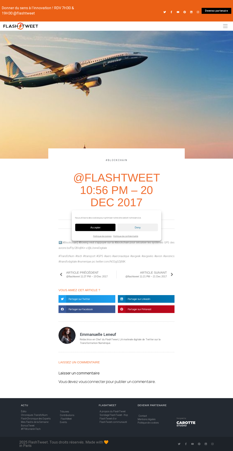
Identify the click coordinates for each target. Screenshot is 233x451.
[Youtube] (178, 12)
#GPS (99, 256)
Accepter (95, 227)
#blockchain (122, 242)
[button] (87, 299)
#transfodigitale (68, 261)
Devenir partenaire (152, 405)
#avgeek (135, 256)
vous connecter (92, 381)
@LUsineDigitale (97, 248)
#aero (107, 256)
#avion (158, 256)
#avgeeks (147, 256)
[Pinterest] (184, 12)
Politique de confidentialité (125, 236)
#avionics (168, 256)
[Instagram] (198, 12)
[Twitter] (164, 12)
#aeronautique (120, 256)
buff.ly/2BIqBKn (76, 248)
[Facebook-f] (171, 12)
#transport (89, 256)
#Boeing (83, 242)
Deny (138, 227)
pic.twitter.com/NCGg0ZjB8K (108, 261)
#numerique (84, 261)
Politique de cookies (102, 236)
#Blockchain (116, 160)
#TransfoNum (66, 256)
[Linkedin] (191, 12)
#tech (78, 256)
